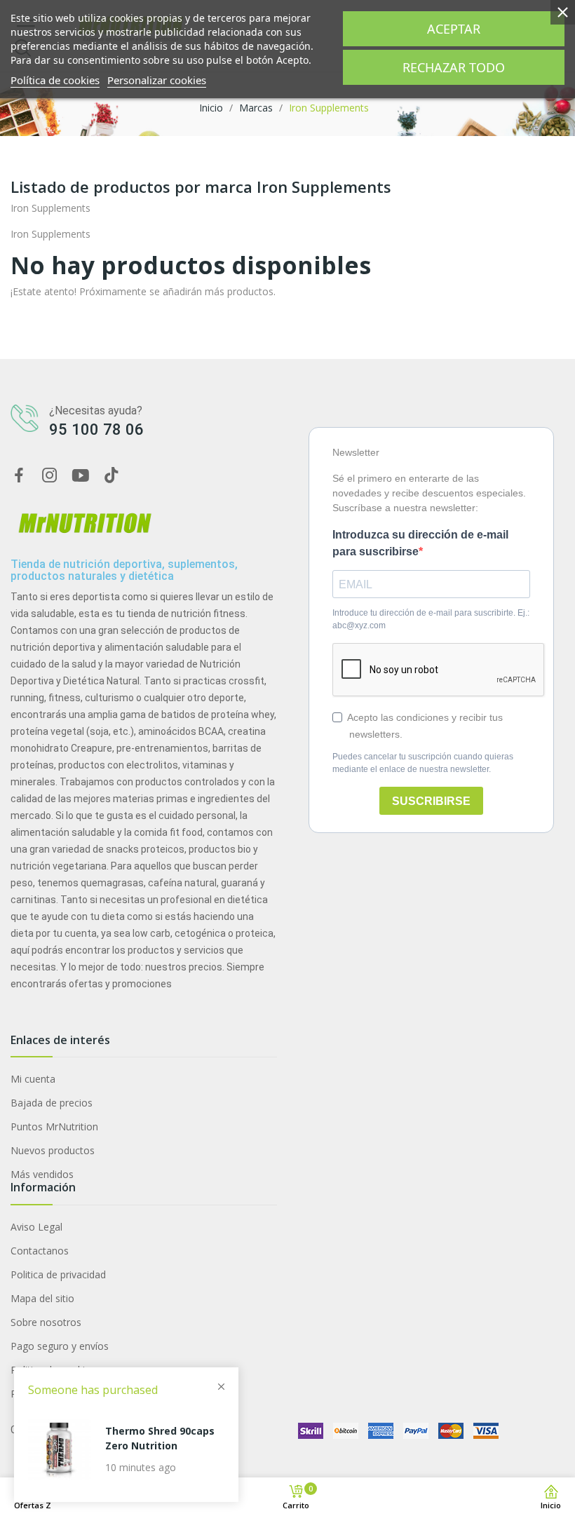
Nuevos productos (53, 1150)
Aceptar (453, 28)
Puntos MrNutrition (54, 1126)
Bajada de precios (52, 1102)
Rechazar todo (453, 67)
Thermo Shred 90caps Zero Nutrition (160, 1438)
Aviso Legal (36, 1226)
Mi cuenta (33, 1078)
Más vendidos (42, 1174)
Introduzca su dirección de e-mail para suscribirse (420, 543)
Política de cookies (55, 80)
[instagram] (49, 476)
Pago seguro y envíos (60, 1346)
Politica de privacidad (58, 1274)
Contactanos (40, 1250)
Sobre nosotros (46, 1322)
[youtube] (80, 476)
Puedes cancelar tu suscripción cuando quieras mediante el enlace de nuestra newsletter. (422, 763)
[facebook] (19, 476)
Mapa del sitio (42, 1298)
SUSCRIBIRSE (431, 801)
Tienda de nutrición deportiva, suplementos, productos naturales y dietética (124, 570)
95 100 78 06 (96, 429)
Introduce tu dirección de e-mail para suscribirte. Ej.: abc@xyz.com (430, 619)
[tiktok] (111, 476)
